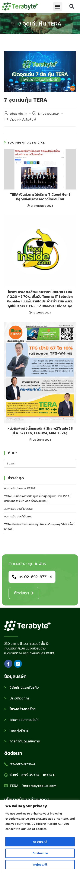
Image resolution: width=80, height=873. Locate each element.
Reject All (40, 864)
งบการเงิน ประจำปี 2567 (18, 516)
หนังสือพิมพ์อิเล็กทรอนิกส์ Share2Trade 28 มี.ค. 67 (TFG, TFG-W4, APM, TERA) (40, 431)
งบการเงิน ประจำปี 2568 (18, 509)
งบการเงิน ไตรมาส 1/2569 (19, 488)
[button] (57, 6)
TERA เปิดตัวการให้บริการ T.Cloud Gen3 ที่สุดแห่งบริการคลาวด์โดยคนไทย (40, 197)
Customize (40, 853)
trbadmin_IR (18, 113)
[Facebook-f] (8, 664)
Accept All (40, 841)
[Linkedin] (18, 664)
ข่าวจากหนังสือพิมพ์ (23, 119)
